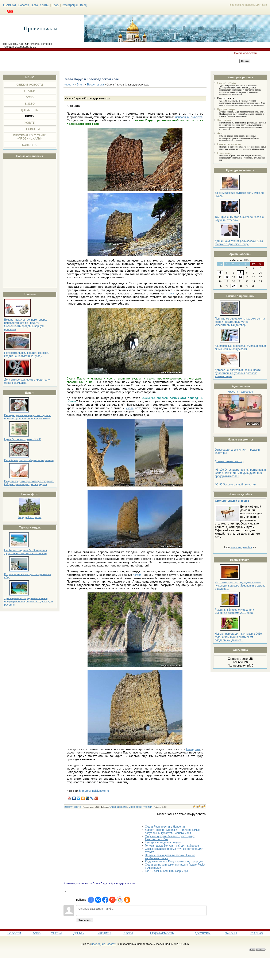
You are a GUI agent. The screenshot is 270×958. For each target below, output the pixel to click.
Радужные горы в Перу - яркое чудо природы (174, 861)
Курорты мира (226, 109)
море (131, 806)
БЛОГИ (128, 933)
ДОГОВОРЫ (203, 933)
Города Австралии (29, 517)
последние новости (103, 944)
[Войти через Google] (119, 899)
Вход (83, 5)
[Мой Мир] (87, 798)
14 (240, 277)
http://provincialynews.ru (94, 790)
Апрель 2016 (240, 260)
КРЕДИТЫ (104, 933)
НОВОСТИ (14, 933)
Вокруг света (225, 98)
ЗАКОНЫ (231, 933)
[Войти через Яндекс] (112, 900)
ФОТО (36, 933)
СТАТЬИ (56, 933)
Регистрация (70, 5)
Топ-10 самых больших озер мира (166, 871)
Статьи (44, 5)
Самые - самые (227, 83)
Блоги (55, 5)
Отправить (84, 920)
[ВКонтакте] (74, 798)
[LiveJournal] (92, 798)
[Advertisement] (110, 60)
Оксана (114, 806)
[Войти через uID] (91, 900)
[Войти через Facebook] (105, 900)
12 (226, 277)
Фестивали (224, 120)
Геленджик (193, 749)
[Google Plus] (96, 798)
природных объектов (188, 117)
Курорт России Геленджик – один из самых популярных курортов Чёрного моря (172, 831)
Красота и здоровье (240, 391)
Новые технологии (229, 144)
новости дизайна (241, 547)
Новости (23, 5)
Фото (34, 5)
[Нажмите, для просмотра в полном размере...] (135, 189)
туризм (147, 806)
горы (139, 806)
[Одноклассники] (83, 798)
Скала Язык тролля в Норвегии (165, 826)
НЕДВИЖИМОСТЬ (162, 933)
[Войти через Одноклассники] (127, 900)
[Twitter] (78, 798)
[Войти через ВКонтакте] (98, 900)
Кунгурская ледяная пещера (163, 842)
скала (130, 408)
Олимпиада (224, 153)
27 (233, 285)
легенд (137, 574)
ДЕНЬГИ (78, 933)
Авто (220, 133)
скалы (170, 293)
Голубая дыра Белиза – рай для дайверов (172, 845)
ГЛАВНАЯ (9, 5)
